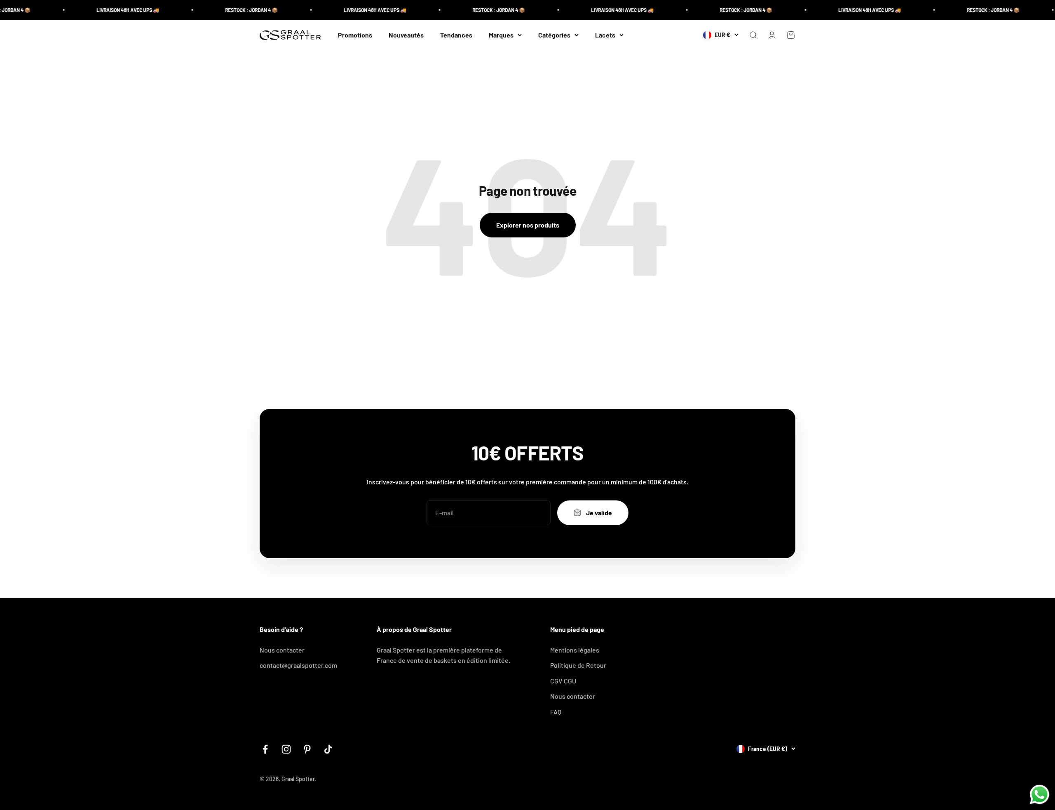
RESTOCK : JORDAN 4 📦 (236, 10)
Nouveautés (406, 35)
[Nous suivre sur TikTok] (328, 749)
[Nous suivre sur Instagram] (286, 749)
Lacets (605, 35)
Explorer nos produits (527, 225)
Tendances (456, 35)
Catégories (554, 35)
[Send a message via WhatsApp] (1039, 794)
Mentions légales (574, 650)
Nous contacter (282, 650)
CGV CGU (563, 681)
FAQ (555, 712)
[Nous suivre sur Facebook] (265, 749)
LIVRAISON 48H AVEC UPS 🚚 (113, 10)
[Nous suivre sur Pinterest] (307, 749)
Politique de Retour (578, 665)
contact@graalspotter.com (298, 665)
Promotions (355, 35)
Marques (501, 35)
